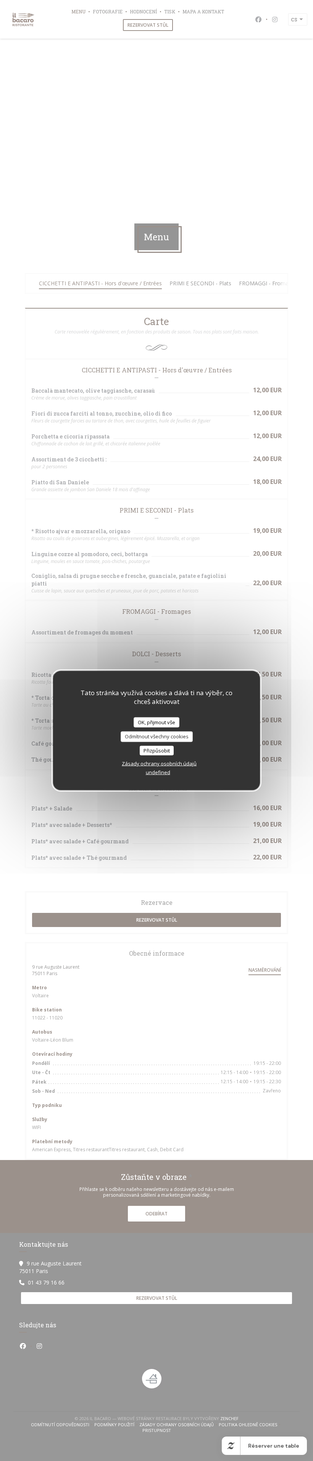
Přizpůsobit (157, 750)
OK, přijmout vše (156, 721)
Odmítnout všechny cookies (157, 736)
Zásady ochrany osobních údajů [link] (159, 763)
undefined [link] (158, 772)
